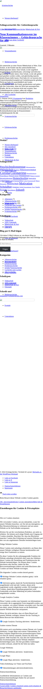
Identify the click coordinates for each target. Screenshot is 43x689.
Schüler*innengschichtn (13, 209)
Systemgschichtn (11, 211)
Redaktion (29, 98)
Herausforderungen (6, 178)
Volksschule (9, 220)
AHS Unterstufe (10, 222)
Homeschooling (20, 178)
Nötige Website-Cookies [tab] (9, 544)
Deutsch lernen (14, 176)
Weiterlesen (4, 96)
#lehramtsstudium (30, 167)
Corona (5, 173)
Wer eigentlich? (10, 147)
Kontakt (7, 155)
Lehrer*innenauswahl (29, 180)
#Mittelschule (6, 169)
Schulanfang (15, 187)
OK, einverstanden (7, 502)
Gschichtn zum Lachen (13, 205)
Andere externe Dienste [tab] (8, 625)
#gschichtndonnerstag (13, 166)
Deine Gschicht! (10, 149)
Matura (38, 180)
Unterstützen (9, 157)
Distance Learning (35, 176)
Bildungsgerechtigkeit (28, 170)
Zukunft (20, 189)
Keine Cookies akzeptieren (23, 502)
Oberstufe (8, 226)
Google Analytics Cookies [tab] (9, 597)
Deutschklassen (4, 176)
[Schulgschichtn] (6, 5)
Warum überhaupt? (11, 251)
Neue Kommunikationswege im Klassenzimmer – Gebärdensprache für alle (21, 37)
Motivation (25, 183)
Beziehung (17, 170)
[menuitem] (24, 40)
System (3, 189)
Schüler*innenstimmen (25, 187)
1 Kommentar (17, 98)
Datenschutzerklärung (8, 684)
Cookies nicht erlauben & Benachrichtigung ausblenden (20, 687)
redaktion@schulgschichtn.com (11, 296)
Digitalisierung (24, 176)
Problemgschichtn (11, 207)
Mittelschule (13, 183)
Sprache (37, 187)
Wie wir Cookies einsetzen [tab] (9, 518)
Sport (33, 187)
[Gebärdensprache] (21, 48)
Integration (32, 178)
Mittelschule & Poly (33, 29)
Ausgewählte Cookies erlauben (11, 686)
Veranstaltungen (10, 151)
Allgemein (8, 199)
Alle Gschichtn (10, 272)
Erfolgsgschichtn (19, 29)
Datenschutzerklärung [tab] (8, 672)
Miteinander (3, 184)
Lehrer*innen (5, 181)
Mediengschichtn (11, 294)
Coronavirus (18, 173)
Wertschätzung (11, 190)
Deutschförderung (31, 173)
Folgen (5, 249)
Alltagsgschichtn (6, 29)
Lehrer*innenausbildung (16, 181)
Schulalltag (6, 186)
